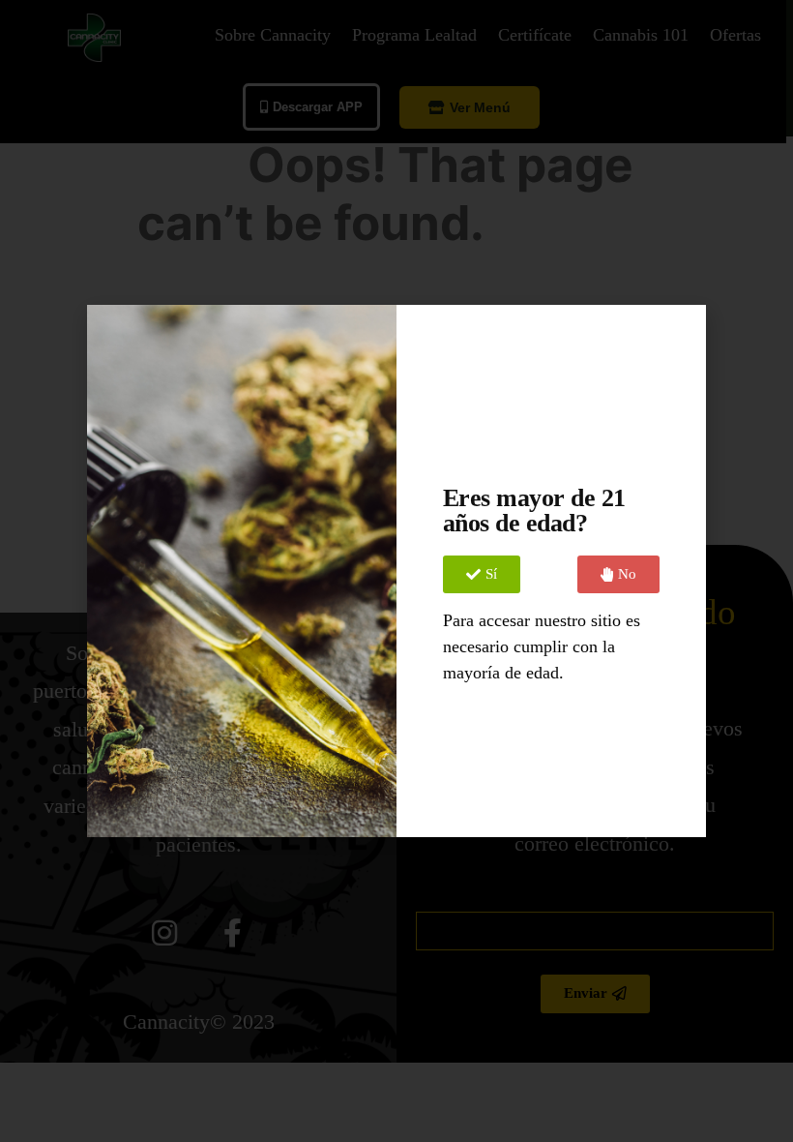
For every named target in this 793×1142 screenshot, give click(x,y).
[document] (396, 571)
